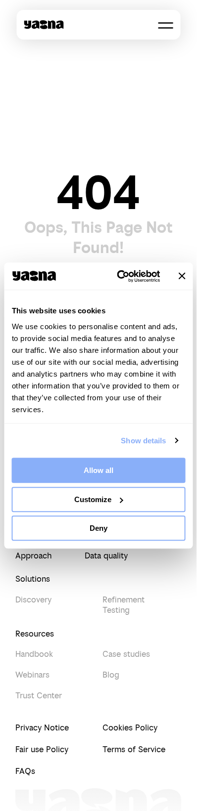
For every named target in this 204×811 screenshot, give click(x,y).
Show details (143, 440)
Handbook (34, 654)
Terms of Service (133, 749)
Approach (33, 555)
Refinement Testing (123, 605)
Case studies (126, 654)
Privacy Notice (42, 727)
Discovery (33, 599)
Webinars (32, 675)
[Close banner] (181, 276)
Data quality (106, 555)
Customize (92, 499)
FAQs (25, 771)
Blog (110, 675)
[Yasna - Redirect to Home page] (43, 24)
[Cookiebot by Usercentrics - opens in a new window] (120, 276)
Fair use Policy (41, 749)
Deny (98, 528)
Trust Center (38, 695)
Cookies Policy (129, 727)
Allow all (98, 470)
